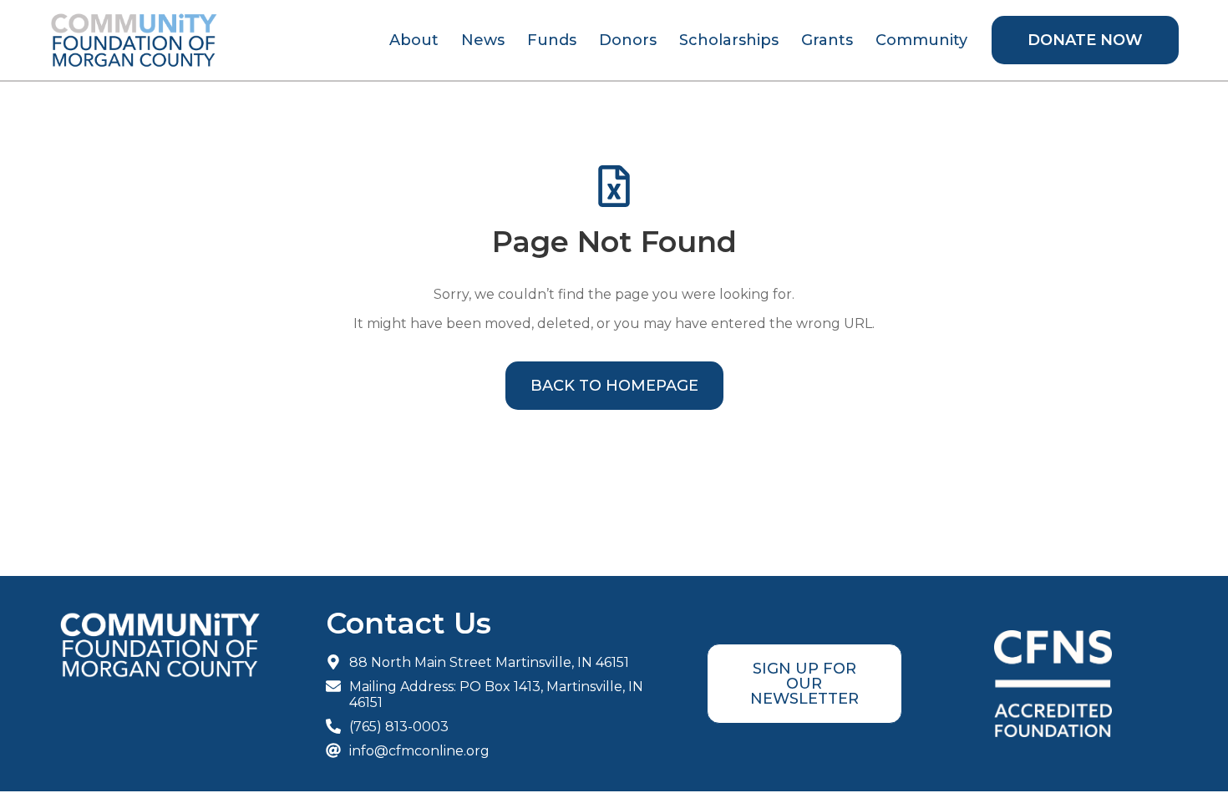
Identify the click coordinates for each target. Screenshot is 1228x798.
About (414, 40)
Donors (628, 40)
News (483, 40)
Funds (551, 40)
